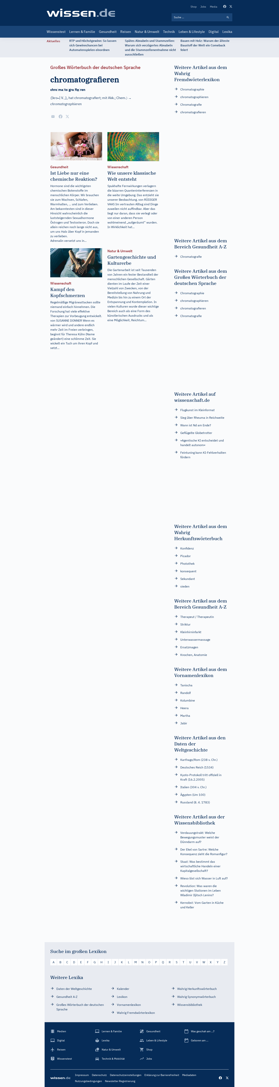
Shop (194, 6)
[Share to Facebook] (60, 116)
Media (213, 6)
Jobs (203, 6)
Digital (214, 31)
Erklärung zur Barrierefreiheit (161, 1075)
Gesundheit (108, 31)
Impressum (82, 1075)
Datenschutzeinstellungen (125, 1075)
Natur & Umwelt (147, 31)
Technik (169, 31)
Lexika (227, 31)
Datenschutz (99, 1075)
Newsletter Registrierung (120, 1081)
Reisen (125, 31)
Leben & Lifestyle (192, 31)
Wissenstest (56, 31)
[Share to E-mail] (53, 116)
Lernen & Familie (82, 31)
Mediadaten (189, 1075)
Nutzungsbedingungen (88, 1081)
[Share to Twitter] (67, 116)
